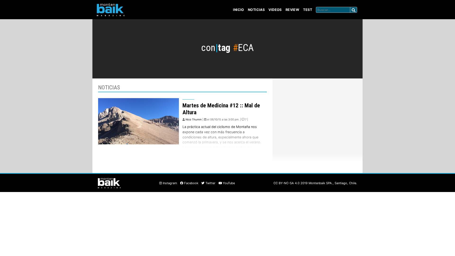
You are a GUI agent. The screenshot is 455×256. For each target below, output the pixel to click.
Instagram (169, 183)
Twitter (210, 183)
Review (293, 10)
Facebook (190, 183)
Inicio (238, 10)
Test (307, 10)
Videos (275, 10)
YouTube (228, 183)
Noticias (256, 10)
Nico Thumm (194, 119)
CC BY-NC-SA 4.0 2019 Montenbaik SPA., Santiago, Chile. (315, 183)
